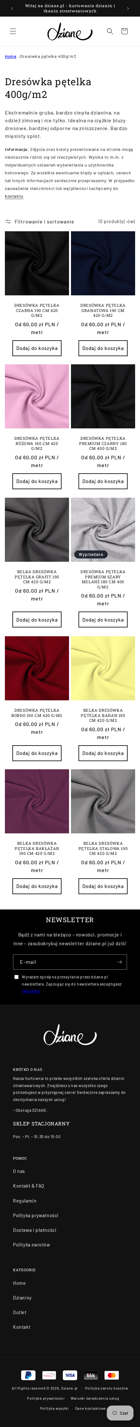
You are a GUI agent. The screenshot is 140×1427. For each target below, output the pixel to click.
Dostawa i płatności (34, 1230)
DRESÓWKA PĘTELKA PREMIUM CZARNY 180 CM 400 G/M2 (103, 443)
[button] (13, 31)
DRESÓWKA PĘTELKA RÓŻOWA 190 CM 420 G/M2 (37, 443)
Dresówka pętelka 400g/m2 (48, 56)
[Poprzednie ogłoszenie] (12, 8)
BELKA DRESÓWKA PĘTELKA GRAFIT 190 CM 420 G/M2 (37, 576)
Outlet (20, 1312)
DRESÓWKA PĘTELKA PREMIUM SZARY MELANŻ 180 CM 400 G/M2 (103, 579)
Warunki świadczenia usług (95, 1398)
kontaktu (14, 196)
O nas (19, 1171)
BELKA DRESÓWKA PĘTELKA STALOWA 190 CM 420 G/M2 (103, 848)
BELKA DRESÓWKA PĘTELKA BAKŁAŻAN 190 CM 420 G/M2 (37, 848)
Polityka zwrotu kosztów (106, 1388)
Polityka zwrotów (31, 1244)
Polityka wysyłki (54, 1408)
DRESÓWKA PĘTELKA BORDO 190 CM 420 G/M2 (37, 713)
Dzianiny (22, 1297)
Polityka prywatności (36, 1215)
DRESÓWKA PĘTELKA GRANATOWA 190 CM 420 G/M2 (103, 310)
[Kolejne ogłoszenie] (128, 8)
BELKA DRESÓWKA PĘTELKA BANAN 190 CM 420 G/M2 (103, 715)
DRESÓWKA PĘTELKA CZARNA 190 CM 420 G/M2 (37, 310)
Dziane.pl (69, 1388)
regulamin (31, 991)
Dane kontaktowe (90, 1408)
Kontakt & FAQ (28, 1186)
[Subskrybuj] (119, 962)
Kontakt (21, 1327)
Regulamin (24, 1201)
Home (10, 56)
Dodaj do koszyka (37, 348)
